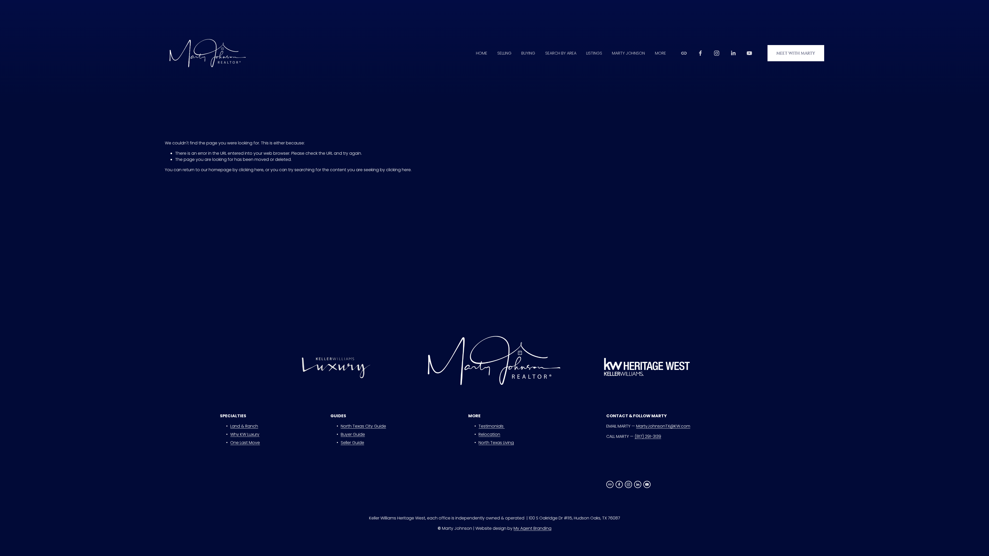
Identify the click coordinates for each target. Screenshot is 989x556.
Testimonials (492, 426)
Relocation (489, 434)
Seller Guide (352, 443)
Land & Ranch (244, 426)
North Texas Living (496, 443)
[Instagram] (716, 53)
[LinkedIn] (733, 53)
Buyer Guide (353, 434)
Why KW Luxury (244, 434)
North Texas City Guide (363, 426)
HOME (481, 53)
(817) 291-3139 (648, 436)
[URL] (684, 53)
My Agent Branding (532, 528)
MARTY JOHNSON (628, 53)
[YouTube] (749, 53)
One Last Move (245, 443)
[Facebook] (700, 53)
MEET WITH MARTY (795, 53)
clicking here (251, 170)
